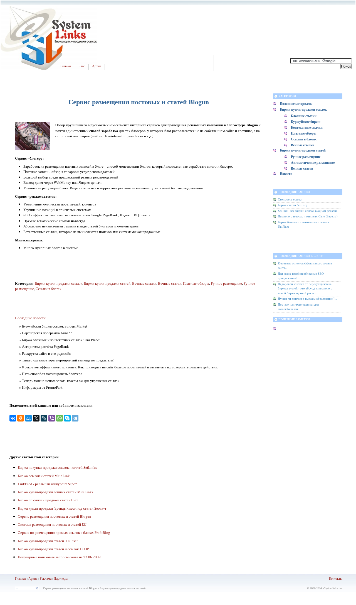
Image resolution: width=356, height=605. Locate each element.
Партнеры (61, 578)
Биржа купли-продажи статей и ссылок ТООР (53, 548)
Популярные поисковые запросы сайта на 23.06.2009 (59, 556)
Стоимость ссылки (290, 199)
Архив (96, 66)
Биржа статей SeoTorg (292, 205)
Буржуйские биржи (305, 121)
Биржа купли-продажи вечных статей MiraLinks (55, 491)
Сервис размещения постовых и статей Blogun (54, 516)
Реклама (46, 578)
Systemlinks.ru (332, 588)
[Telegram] (75, 418)
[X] (36, 418)
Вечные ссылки (144, 283)
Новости (286, 173)
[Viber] (51, 418)
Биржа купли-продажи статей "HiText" (48, 540)
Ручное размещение (226, 283)
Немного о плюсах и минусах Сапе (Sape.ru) (308, 216)
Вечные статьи (169, 283)
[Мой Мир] (28, 418)
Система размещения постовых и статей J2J (52, 524)
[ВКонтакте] (12, 418)
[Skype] (67, 418)
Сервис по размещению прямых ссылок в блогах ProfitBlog (64, 532)
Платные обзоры (196, 283)
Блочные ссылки (304, 115)
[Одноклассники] (20, 418)
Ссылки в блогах (48, 288)
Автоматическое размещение (313, 162)
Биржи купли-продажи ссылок (58, 283)
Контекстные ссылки (307, 127)
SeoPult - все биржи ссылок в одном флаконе (307, 211)
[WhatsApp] (59, 418)
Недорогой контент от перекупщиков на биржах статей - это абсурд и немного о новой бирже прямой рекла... (305, 288)
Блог (81, 66)
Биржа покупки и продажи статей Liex (48, 499)
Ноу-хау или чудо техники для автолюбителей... (298, 306)
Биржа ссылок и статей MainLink (44, 475)
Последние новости (30, 317)
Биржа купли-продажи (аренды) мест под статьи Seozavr (62, 508)
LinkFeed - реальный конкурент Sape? (47, 483)
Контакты (335, 578)
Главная (65, 66)
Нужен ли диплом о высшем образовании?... (307, 298)
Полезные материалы (296, 103)
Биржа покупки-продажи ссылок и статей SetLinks (57, 467)
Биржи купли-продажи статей (107, 283)
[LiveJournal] (44, 418)
